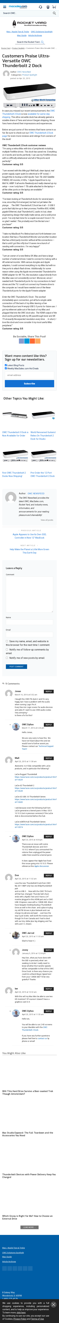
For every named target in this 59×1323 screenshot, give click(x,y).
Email (8, 630)
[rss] (40, 520)
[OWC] (29, 24)
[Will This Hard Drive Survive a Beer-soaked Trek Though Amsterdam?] (29, 1073)
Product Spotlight (29, 75)
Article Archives (35, 35)
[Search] (54, 14)
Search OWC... (9, 13)
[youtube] (36, 520)
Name (8, 617)
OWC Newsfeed (24, 72)
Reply (49, 692)
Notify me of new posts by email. (27, 658)
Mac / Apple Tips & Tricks (18, 32)
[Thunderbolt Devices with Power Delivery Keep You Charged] (29, 1156)
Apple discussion (41, 866)
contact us (42, 1038)
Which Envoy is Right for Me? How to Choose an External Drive (27, 1217)
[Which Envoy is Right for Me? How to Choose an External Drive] (29, 1197)
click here (21, 1312)
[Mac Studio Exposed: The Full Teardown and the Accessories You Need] (29, 1114)
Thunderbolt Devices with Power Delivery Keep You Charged (29, 1176)
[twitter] (28, 520)
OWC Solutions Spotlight (41, 32)
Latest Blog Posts (15, 365)
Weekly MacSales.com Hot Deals (23, 368)
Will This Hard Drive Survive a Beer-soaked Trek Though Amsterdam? (27, 1092)
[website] (20, 520)
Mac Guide (21, 35)
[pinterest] (32, 520)
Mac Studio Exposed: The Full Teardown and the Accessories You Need (27, 1134)
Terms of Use (37, 1319)
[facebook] (24, 520)
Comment (10, 575)
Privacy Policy (19, 1319)
